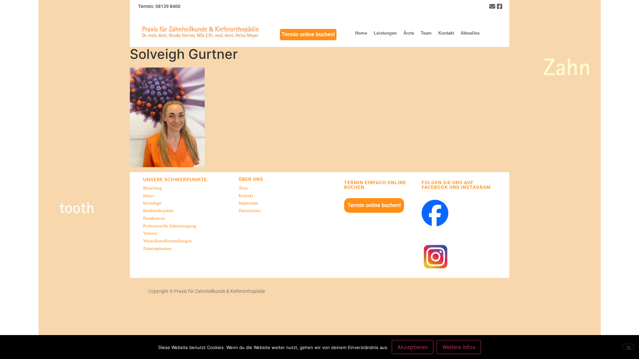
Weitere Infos (458, 347)
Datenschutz (250, 210)
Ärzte (243, 188)
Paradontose (154, 218)
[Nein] (628, 347)
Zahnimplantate (157, 248)
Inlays (148, 195)
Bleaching (152, 188)
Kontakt (246, 195)
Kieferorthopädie (158, 210)
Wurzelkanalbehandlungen (167, 241)
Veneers (150, 233)
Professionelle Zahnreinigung (169, 226)
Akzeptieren (412, 347)
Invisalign (152, 203)
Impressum (248, 203)
